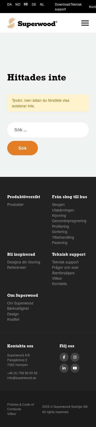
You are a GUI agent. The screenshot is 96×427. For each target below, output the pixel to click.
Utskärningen (63, 210)
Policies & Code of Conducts (20, 406)
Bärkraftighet (18, 308)
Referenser (16, 267)
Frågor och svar (65, 267)
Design (13, 313)
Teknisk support (65, 262)
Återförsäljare (63, 272)
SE (26, 4)
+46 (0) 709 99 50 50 (22, 373)
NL (42, 4)
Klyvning (59, 215)
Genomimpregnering (69, 220)
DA (9, 4)
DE (34, 4)
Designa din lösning (23, 262)
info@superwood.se (21, 377)
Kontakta (59, 283)
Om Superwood (20, 303)
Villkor (57, 278)
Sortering (59, 231)
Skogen (58, 204)
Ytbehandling (63, 237)
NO (17, 4)
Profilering (60, 226)
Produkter (15, 204)
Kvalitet (13, 319)
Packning (59, 242)
